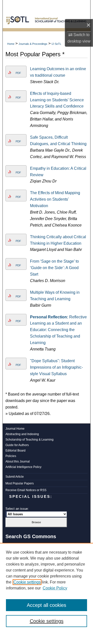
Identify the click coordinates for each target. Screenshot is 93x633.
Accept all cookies (46, 605)
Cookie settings (27, 582)
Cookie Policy (55, 588)
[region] (46, 588)
